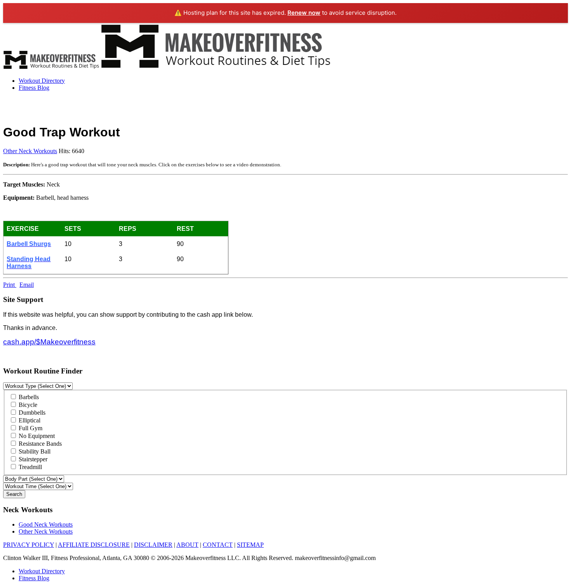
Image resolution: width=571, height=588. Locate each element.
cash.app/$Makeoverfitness (49, 342)
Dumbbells (31, 412)
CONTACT (218, 544)
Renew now (303, 12)
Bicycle (27, 404)
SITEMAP (250, 544)
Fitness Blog (34, 87)
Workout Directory (42, 80)
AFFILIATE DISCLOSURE (94, 544)
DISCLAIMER (153, 544)
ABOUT (187, 544)
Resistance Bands (39, 443)
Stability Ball (33, 451)
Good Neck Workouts (46, 524)
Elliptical (28, 420)
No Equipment (36, 436)
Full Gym (29, 428)
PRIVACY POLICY (28, 544)
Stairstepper (32, 459)
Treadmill (29, 467)
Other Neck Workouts (30, 151)
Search (14, 494)
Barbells (28, 397)
